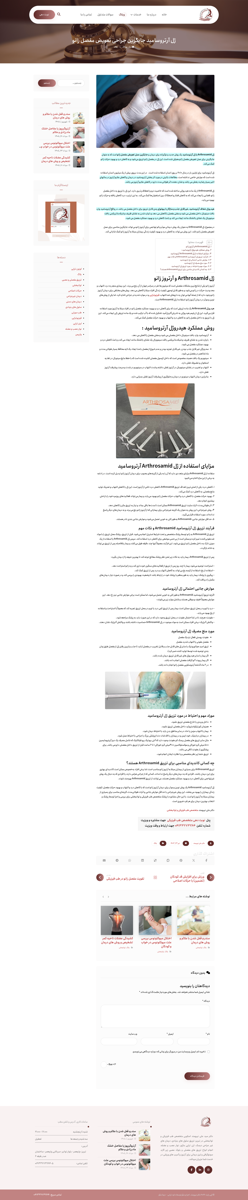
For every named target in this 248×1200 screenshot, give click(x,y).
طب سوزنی (76, 312)
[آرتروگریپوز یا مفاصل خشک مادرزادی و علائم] (79, 132)
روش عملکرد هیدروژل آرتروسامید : (195, 250)
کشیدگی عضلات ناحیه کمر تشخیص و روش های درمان (55, 159)
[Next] (103, 896)
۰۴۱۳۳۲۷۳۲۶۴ (185, 826)
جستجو (47, 83)
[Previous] (108, 896)
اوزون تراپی (76, 269)
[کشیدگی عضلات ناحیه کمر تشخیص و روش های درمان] (79, 161)
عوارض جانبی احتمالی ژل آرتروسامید (193, 260)
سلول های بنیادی (73, 307)
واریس (78, 334)
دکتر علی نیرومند (199, 843)
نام (208, 1034)
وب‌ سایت (132, 1034)
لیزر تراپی (77, 323)
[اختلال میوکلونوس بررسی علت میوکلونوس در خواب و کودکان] (79, 147)
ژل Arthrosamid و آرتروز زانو (198, 246)
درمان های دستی (74, 301)
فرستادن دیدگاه (197, 1076)
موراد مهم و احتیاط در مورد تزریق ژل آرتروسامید (189, 266)
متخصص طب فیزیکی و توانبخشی (182, 810)
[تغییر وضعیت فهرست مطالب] (208, 242)
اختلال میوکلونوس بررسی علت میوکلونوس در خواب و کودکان (55, 146)
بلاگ (155, 843)
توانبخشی (199, 947)
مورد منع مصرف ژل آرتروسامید (195, 263)
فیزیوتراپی (154, 295)
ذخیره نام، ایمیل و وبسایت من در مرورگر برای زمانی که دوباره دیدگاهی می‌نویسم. (169, 1051)
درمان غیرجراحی (74, 296)
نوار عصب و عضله (73, 329)
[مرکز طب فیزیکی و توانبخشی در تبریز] (200, 14)
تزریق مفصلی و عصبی (72, 280)
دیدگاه (206, 1001)
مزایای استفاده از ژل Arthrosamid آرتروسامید (189, 253)
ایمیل (170, 1034)
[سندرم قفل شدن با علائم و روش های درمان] (79, 118)
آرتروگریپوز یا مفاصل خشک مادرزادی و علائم (55, 130)
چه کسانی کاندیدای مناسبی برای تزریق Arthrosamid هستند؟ (183, 269)
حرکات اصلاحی (75, 291)
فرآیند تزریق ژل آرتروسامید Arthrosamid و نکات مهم (188, 256)
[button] (59, 14)
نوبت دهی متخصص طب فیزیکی (186, 820)
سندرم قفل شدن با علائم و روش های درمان (56, 116)
